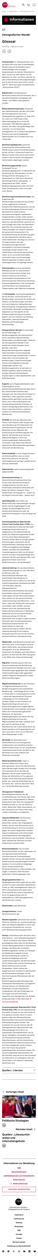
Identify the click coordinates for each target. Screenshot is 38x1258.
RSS (19, 1230)
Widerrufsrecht (19, 1180)
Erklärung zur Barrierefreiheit (19, 1246)
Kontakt (19, 1234)
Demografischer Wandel (16, 34)
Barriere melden (19, 1242)
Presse (19, 1238)
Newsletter (19, 1227)
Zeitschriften (13, 11)
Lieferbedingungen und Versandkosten (19, 1176)
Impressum (19, 1215)
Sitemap (19, 1223)
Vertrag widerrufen (19, 1189)
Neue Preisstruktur (19, 1172)
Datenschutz (19, 1219)
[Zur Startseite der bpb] (9, 7)
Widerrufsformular (20, 1184)
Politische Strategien (15, 1121)
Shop (4, 11)
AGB (19, 1168)
